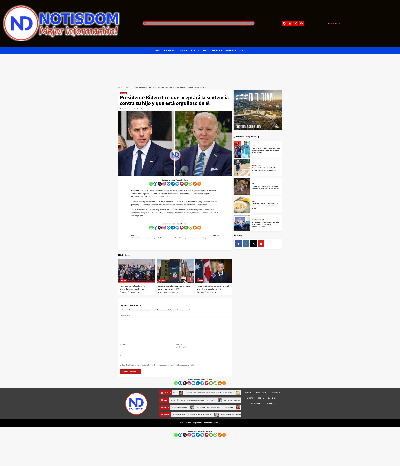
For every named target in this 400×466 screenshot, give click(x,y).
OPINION (205, 50)
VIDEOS (242, 50)
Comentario (125, 316)
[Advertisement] (200, 69)
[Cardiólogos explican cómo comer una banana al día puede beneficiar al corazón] (242, 204)
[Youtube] (301, 23)
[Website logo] (70, 23)
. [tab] (259, 136)
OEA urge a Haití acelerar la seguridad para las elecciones (133, 288)
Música (254, 146)
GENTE (194, 50)
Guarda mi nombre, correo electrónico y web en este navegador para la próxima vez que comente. (158, 365)
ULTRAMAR (229, 50)
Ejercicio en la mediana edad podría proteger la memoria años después (264, 169)
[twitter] (253, 243)
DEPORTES (184, 50)
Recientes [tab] (239, 136)
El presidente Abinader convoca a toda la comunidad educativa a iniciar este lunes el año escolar (265, 224)
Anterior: (150, 236)
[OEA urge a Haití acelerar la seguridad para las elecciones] (136, 271)
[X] (160, 184)
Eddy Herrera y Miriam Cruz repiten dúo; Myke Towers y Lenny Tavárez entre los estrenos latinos (266, 150)
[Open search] (144, 23)
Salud (259, 165)
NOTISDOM (125, 108)
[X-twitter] (295, 23)
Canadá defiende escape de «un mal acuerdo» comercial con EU (213, 288)
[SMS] (190, 184)
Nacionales (255, 220)
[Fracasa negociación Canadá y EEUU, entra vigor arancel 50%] (175, 271)
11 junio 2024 (134, 108)
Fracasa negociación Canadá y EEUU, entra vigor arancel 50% (175, 288)
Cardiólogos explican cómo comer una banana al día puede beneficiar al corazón (265, 206)
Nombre (123, 344)
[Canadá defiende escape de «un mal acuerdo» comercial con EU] (213, 271)
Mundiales (123, 93)
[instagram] (246, 243)
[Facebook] (284, 23)
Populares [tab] (251, 136)
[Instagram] (289, 23)
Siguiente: (197, 236)
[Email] (186, 184)
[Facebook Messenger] (169, 184)
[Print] (195, 184)
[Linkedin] (173, 184)
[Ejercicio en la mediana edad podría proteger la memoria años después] (242, 167)
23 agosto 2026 (133, 292)
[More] (199, 184)
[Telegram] (177, 184)
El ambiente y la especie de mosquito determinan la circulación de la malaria (265, 187)
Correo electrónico (181, 345)
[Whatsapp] (151, 184)
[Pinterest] (182, 184)
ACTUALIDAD (169, 50)
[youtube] (261, 243)
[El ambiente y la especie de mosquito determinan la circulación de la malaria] (242, 186)
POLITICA (216, 50)
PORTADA (157, 50)
